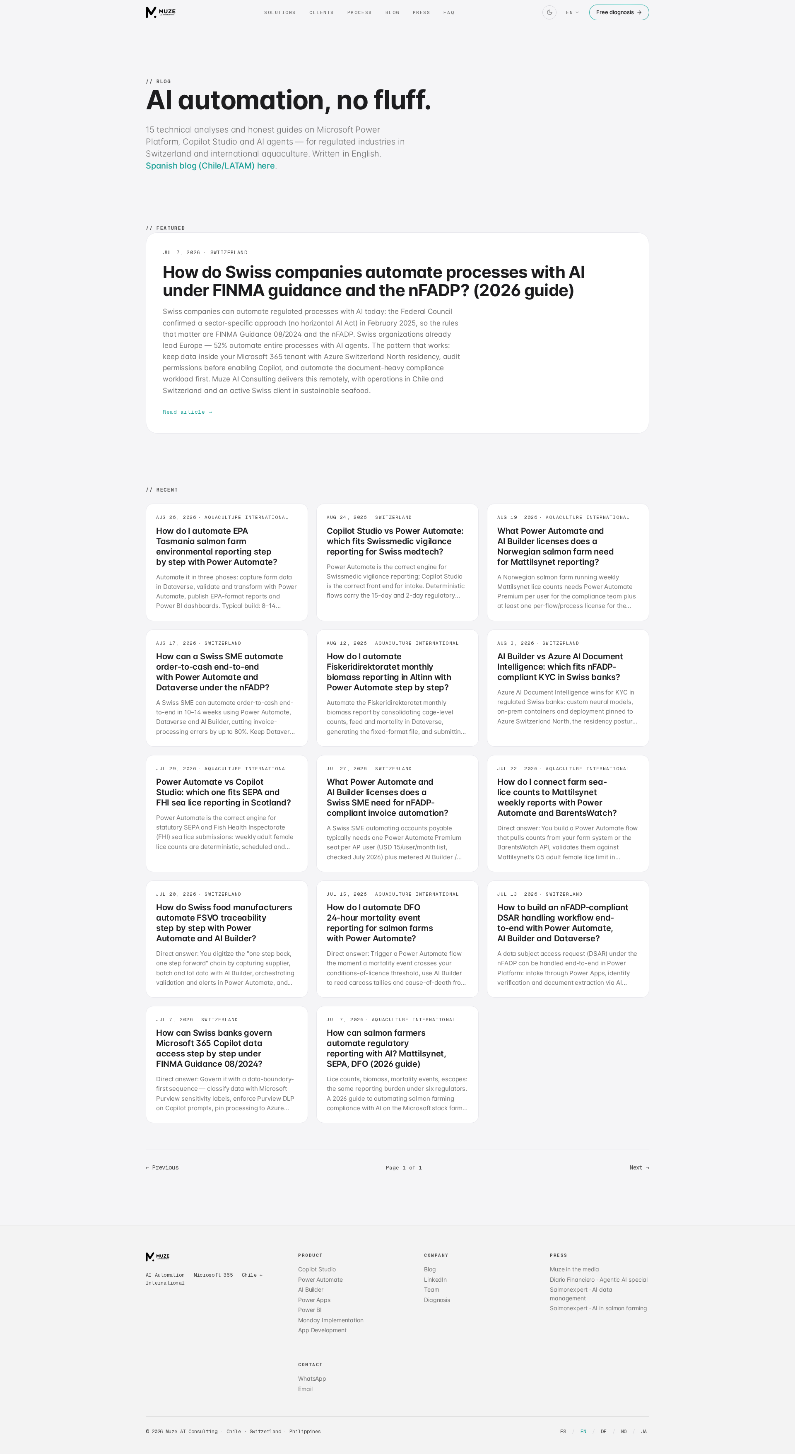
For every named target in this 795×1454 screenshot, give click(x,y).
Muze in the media (574, 1269)
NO (624, 1431)
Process (359, 12)
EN (583, 1431)
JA (644, 1431)
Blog (392, 12)
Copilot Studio (317, 1269)
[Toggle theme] (549, 12)
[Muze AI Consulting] (161, 12)
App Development (322, 1329)
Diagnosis (437, 1299)
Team (431, 1289)
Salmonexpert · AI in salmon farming (598, 1308)
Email (305, 1388)
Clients (321, 12)
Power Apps (314, 1299)
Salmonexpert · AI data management (581, 1294)
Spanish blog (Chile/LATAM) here (210, 166)
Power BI (310, 1309)
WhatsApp (312, 1378)
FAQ (448, 12)
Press (422, 12)
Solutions (280, 12)
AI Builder (310, 1289)
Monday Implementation (331, 1320)
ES (563, 1431)
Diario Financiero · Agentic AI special (599, 1279)
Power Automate (320, 1279)
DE (604, 1431)
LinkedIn (435, 1279)
